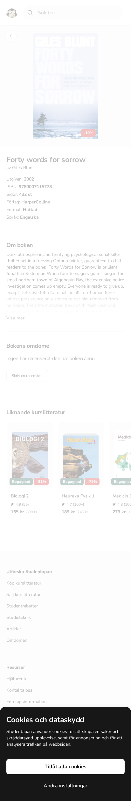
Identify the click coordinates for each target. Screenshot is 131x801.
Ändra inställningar (65, 785)
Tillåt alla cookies (65, 766)
